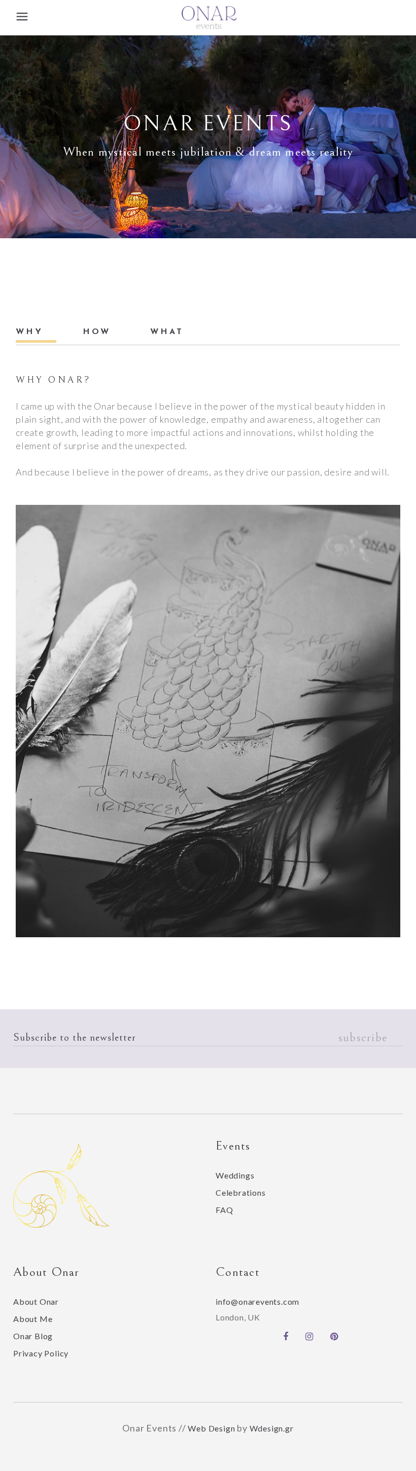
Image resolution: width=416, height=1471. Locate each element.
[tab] (36, 332)
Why (29, 332)
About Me (32, 1318)
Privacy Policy (40, 1353)
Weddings (235, 1175)
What (167, 332)
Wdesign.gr (272, 1428)
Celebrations (241, 1192)
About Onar (36, 1301)
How (97, 332)
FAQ (224, 1210)
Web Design (211, 1428)
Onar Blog (33, 1336)
